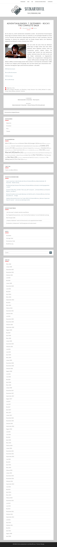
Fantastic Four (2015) (36, 89)
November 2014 (10, 478)
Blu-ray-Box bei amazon (11, 72)
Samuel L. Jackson (16, 155)
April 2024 (8, 294)
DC (12, 148)
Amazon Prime (15, 143)
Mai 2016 (8, 437)
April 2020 (8, 335)
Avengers (34, 143)
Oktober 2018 (9, 368)
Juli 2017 (8, 401)
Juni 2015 (8, 459)
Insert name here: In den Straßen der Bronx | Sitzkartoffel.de (20, 181)
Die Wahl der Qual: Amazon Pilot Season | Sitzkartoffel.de (19, 185)
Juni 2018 (8, 376)
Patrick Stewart (36, 152)
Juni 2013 (8, 506)
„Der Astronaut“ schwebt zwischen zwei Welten (17, 212)
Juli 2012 (8, 519)
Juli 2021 (8, 316)
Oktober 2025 (9, 275)
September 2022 (10, 299)
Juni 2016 (8, 434)
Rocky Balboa (12, 91)
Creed (28, 89)
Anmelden (8, 235)
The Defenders (37, 157)
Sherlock (23, 155)
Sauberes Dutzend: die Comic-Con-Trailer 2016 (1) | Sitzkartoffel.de (22, 198)
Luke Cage (47, 150)
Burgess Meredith (14, 89)
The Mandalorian (43, 157)
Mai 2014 (8, 489)
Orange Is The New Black (28, 152)
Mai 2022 (8, 302)
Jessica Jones (36, 150)
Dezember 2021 (10, 310)
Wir (32, 1)
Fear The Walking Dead (37, 148)
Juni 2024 (8, 288)
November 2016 (10, 420)
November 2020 (10, 321)
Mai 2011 (8, 528)
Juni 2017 (8, 404)
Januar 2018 (9, 387)
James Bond (31, 150)
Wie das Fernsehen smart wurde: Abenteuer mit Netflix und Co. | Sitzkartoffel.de (25, 194)
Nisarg (42, 544)
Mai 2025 (8, 280)
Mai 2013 (8, 508)
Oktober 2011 (9, 525)
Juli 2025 (8, 277)
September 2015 (10, 456)
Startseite (50, 1)
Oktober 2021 (9, 313)
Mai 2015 (8, 462)
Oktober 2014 (9, 481)
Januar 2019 (9, 360)
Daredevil (7, 148)
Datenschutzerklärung (40, 1)
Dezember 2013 (10, 500)
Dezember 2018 (10, 363)
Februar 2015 (9, 470)
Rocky (6, 91)
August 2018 (9, 371)
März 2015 (8, 467)
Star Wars (12, 157)
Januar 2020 (9, 341)
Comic (44, 145)
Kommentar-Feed (10, 241)
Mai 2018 (8, 379)
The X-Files (19, 159)
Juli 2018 (8, 374)
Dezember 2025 (10, 269)
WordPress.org (9, 243)
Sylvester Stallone (20, 91)
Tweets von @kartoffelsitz (11, 170)
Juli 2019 (8, 349)
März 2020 (8, 338)
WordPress (32, 544)
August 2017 (9, 398)
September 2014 (10, 484)
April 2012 (8, 522)
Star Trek (37, 155)
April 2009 (8, 536)
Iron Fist (26, 150)
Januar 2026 (9, 266)
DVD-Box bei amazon (10, 69)
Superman (26, 157)
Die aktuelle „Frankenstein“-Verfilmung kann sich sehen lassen (21, 223)
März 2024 (8, 297)
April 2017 (8, 409)
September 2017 (10, 396)
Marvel (10, 152)
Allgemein (9, 88)
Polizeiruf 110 (43, 152)
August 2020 (9, 330)
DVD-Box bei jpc (9, 76)
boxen (8, 89)
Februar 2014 (9, 497)
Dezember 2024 (10, 286)
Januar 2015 (9, 473)
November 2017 (10, 393)
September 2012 (10, 517)
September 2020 (10, 327)
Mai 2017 (8, 407)
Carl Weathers (23, 89)
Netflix (19, 152)
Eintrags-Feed (9, 238)
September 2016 (10, 426)
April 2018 (8, 382)
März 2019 (8, 357)
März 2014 (8, 495)
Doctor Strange (29, 148)
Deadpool (17, 148)
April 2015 (8, 464)
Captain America (28, 146)
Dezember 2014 (10, 475)
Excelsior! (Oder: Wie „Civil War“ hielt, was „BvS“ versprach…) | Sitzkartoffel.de (24, 189)
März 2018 (8, 385)
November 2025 (10, 272)
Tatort (31, 157)
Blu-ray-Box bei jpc (9, 79)
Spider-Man (29, 155)
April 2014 (8, 492)
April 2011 (8, 530)
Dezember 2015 (10, 451)
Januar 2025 (9, 283)
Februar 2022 (9, 308)
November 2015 (10, 453)
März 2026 (8, 264)
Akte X (8, 143)
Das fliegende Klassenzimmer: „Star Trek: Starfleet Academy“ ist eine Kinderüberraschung (27, 215)
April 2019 (8, 354)
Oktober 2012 (9, 514)
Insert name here (19, 150)
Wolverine (25, 159)
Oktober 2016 (9, 423)
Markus (35, 28)
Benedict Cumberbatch (17, 146)
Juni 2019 (8, 352)
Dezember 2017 (10, 390)
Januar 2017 (9, 415)
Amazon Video (25, 143)
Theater (8, 131)
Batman (41, 143)
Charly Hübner (36, 146)
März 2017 (8, 412)
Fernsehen (23, 1)
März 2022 (8, 305)
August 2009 (9, 533)
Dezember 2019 (10, 343)
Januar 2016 (9, 448)
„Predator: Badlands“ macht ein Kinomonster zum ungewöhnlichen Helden (24, 220)
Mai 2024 (8, 291)
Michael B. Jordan (46, 89)
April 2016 (8, 440)
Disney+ (21, 148)
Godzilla (11, 150)
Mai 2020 (8, 332)
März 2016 (8, 442)
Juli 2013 (8, 503)
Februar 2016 (9, 445)
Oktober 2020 (9, 324)
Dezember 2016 (10, 418)
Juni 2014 (8, 486)
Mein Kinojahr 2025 (10, 217)
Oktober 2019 (9, 346)
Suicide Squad (20, 157)
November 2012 (10, 511)
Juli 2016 (8, 431)
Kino (28, 1)
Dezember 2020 (10, 319)
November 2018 (10, 365)
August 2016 (9, 429)
